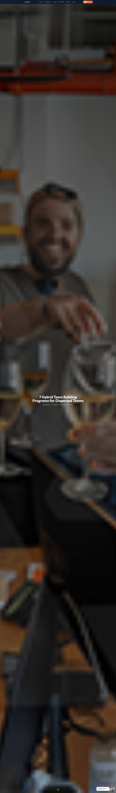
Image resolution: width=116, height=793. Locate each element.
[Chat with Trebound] (112, 789)
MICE (74, 1)
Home (41, 1)
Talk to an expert (88, 1)
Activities (62, 1)
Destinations (48, 1)
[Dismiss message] (109, 787)
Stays (55, 1)
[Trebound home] (27, 2)
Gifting (68, 1)
